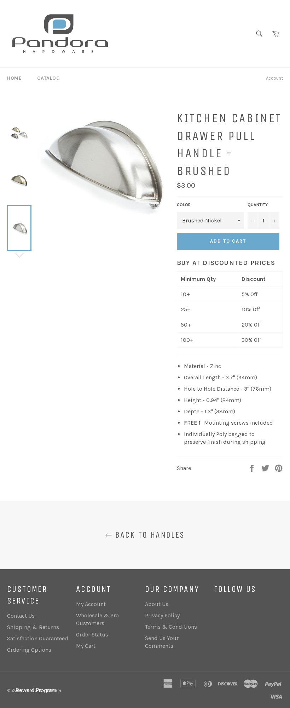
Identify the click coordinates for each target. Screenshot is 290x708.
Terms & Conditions (171, 626)
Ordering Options (29, 649)
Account (274, 78)
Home (14, 78)
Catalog (48, 78)
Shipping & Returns (33, 627)
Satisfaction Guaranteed (37, 638)
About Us (156, 604)
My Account (91, 604)
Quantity (258, 204)
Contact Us (21, 615)
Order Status (92, 634)
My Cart (85, 645)
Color (184, 204)
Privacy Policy (162, 615)
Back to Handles (148, 535)
